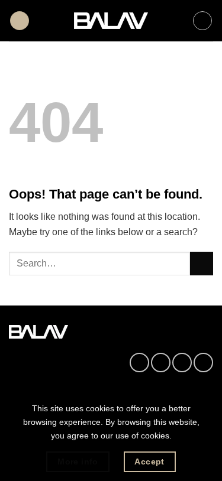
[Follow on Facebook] (139, 362)
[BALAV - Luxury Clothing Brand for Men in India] (111, 21)
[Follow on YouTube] (203, 362)
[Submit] (201, 263)
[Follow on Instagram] (160, 362)
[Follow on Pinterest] (182, 362)
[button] (19, 21)
